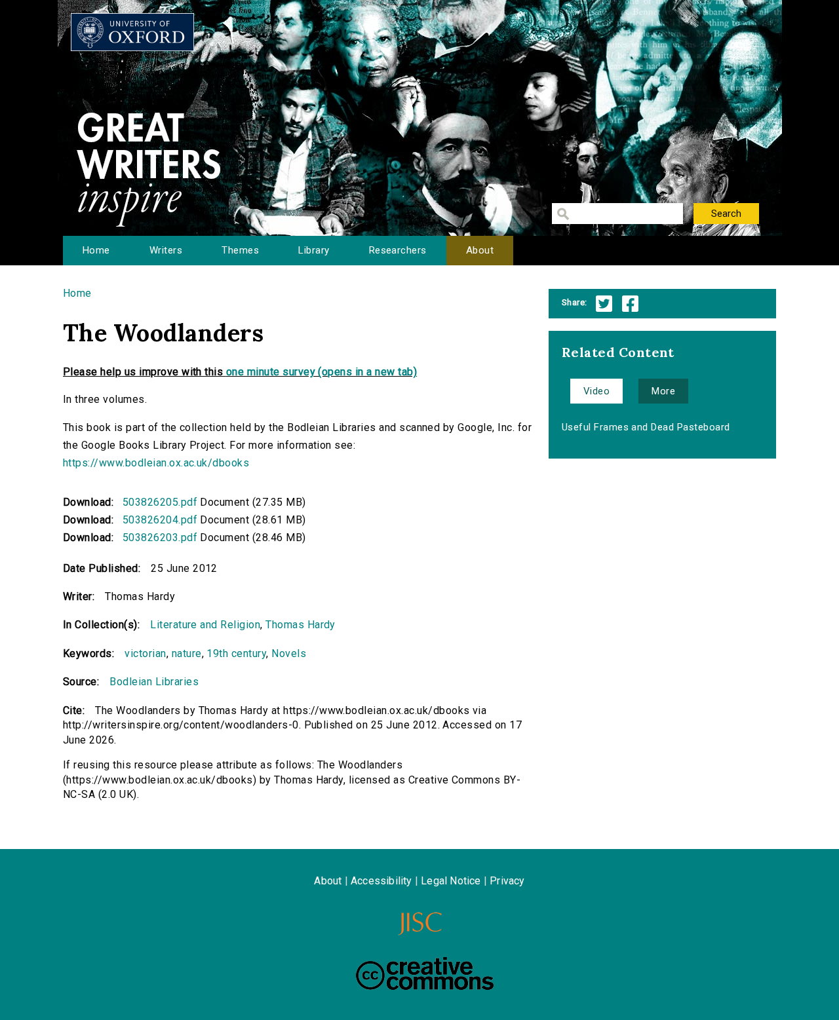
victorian (145, 653)
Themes (240, 250)
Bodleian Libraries (154, 681)
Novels (288, 653)
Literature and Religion (205, 624)
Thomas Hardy (300, 624)
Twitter (604, 303)
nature (187, 653)
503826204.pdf (160, 520)
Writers (165, 250)
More (663, 391)
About (480, 250)
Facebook (630, 303)
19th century (236, 653)
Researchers (398, 250)
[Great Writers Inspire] (132, 32)
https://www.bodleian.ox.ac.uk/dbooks (156, 463)
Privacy (507, 881)
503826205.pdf (160, 502)
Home (96, 250)
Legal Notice (450, 881)
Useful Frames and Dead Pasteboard (646, 427)
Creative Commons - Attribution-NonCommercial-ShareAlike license (425, 973)
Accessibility (381, 881)
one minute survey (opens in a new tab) (321, 372)
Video (596, 391)
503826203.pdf (160, 537)
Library (313, 250)
